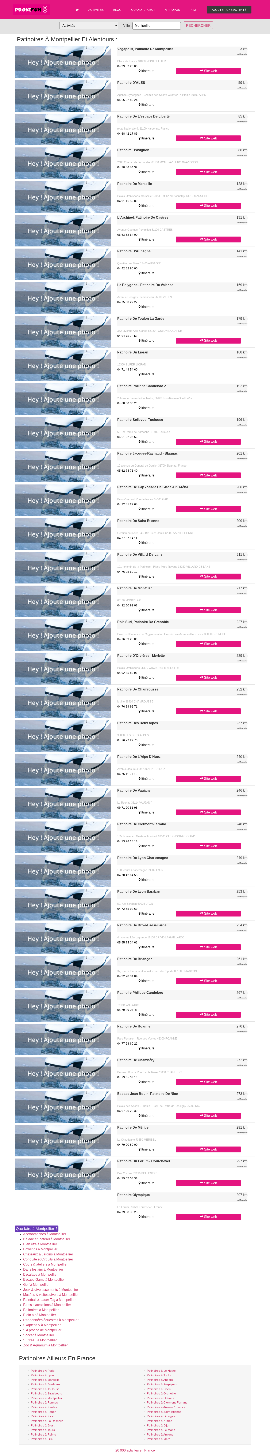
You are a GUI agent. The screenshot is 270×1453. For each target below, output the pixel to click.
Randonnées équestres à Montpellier (50, 1320)
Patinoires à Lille (42, 1439)
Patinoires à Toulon (159, 1375)
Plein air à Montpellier (39, 1315)
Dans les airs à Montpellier (43, 1269)
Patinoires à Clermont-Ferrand (167, 1402)
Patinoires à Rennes (44, 1402)
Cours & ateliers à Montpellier (45, 1264)
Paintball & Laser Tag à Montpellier (49, 1300)
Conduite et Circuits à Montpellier (48, 1259)
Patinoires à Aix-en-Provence (166, 1407)
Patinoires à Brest (42, 1425)
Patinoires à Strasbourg (46, 1393)
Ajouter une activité (229, 9)
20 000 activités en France (135, 1450)
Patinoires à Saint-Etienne (164, 1411)
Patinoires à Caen (159, 1389)
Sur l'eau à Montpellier (40, 1340)
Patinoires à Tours (43, 1430)
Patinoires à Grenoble (161, 1393)
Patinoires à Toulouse (45, 1389)
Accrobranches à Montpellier (44, 1234)
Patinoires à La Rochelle (47, 1420)
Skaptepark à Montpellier (42, 1325)
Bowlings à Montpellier (40, 1249)
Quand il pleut (143, 9)
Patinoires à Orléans (160, 1398)
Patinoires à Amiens (160, 1434)
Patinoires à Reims (43, 1434)
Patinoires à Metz (158, 1439)
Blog (117, 9)
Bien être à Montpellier (40, 1244)
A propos (172, 9)
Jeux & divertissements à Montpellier (50, 1289)
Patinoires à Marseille (45, 1379)
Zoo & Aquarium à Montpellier (45, 1345)
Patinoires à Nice (42, 1416)
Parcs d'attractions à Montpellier (47, 1305)
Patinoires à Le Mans (161, 1430)
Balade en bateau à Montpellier (46, 1239)
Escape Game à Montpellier (44, 1279)
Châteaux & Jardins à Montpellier (48, 1254)
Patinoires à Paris (42, 1370)
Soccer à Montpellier (38, 1335)
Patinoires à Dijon (158, 1425)
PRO (193, 9)
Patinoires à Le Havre (161, 1370)
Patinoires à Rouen (43, 1411)
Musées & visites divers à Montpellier (51, 1294)
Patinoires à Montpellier (41, 1310)
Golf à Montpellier (36, 1284)
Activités (96, 9)
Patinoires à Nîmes (159, 1420)
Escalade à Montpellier (40, 1274)
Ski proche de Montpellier (42, 1330)
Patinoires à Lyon (42, 1375)
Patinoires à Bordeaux (45, 1384)
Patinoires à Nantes (44, 1407)
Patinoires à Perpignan (162, 1384)
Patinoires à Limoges (161, 1416)
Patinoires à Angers (160, 1379)
